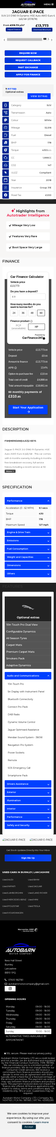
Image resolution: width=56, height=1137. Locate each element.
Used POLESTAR (10, 906)
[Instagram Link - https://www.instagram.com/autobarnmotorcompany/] (10, 988)
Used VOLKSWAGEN (12, 912)
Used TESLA (34, 906)
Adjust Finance (14, 29)
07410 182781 (15, 979)
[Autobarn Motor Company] (28, 4)
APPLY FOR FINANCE (28, 74)
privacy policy (44, 1053)
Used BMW (33, 879)
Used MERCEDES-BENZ (14, 899)
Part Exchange (28, 67)
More (9, 471)
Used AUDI (7, 879)
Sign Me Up (28, 858)
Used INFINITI (8, 886)
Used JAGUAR (35, 886)
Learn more (41, 1122)
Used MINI (33, 899)
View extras (39, 96)
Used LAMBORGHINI (12, 893)
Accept (28, 1126)
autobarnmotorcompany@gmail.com (28, 984)
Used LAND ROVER (37, 893)
